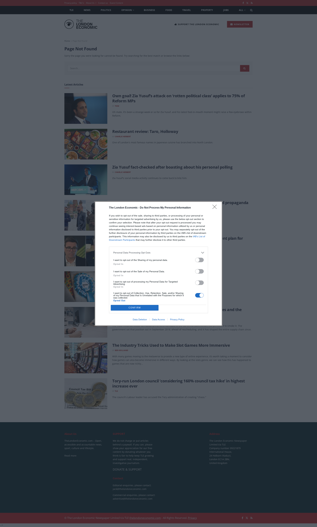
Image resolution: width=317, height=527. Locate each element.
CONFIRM (135, 307)
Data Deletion (140, 319)
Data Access (158, 319)
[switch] (199, 260)
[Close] (215, 208)
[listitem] (158, 252)
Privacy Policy (177, 319)
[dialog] (158, 263)
